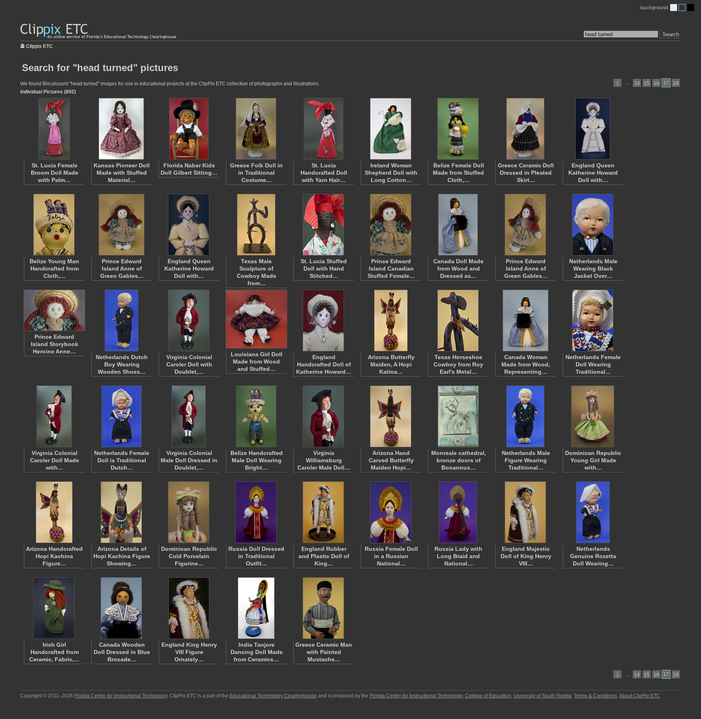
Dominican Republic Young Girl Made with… (593, 460)
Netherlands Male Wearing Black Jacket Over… (593, 268)
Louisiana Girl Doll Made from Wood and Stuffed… (256, 361)
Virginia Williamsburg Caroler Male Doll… (323, 460)
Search (670, 34)
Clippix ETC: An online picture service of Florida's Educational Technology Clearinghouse (99, 31)
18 (676, 83)
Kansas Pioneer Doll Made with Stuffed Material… (122, 172)
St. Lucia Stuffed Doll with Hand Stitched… (324, 268)
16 (656, 83)
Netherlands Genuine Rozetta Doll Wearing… (593, 556)
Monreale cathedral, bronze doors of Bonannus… (458, 460)
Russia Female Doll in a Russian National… (391, 556)
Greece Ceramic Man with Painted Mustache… (323, 652)
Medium (682, 7)
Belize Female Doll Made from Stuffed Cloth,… (458, 172)
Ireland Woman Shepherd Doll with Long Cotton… (391, 172)
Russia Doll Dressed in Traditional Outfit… (256, 556)
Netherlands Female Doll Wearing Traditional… (593, 364)
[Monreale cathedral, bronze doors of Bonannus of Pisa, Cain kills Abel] (458, 416)
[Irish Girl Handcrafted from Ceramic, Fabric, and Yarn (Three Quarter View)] (54, 608)
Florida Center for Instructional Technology (120, 696)
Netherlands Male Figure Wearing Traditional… (526, 460)
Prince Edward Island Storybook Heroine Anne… (54, 344)
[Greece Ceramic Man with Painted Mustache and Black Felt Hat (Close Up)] (323, 608)
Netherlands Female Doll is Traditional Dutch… (121, 460)
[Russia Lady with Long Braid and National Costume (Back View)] (458, 512)
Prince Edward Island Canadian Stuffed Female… (391, 268)
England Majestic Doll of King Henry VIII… (526, 556)
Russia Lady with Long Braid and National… (458, 556)
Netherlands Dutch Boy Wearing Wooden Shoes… (122, 364)
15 (646, 83)
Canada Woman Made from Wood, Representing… (525, 364)
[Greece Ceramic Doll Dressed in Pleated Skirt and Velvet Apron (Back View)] (525, 129)
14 (637, 83)
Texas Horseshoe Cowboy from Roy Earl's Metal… (458, 364)
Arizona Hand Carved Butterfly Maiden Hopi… (391, 460)
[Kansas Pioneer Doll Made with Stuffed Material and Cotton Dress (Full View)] (121, 129)
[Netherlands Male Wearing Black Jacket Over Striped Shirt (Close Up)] (592, 225)
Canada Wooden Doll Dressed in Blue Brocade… (122, 652)
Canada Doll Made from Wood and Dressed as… (458, 268)
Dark (690, 7)
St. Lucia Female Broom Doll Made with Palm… (54, 172)
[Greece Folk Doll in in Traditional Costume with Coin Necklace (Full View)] (256, 129)
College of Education (488, 696)
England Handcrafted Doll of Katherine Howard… (323, 364)
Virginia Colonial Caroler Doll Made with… (54, 460)
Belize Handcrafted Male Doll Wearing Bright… (256, 460)
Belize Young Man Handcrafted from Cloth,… (54, 268)
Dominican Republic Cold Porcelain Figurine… (189, 556)
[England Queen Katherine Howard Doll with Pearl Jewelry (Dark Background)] (188, 225)
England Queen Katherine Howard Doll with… (593, 172)
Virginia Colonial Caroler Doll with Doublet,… (189, 364)
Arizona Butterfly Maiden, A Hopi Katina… (391, 364)
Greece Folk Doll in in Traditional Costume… (256, 172)
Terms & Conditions (595, 696)
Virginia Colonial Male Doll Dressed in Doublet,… (189, 460)
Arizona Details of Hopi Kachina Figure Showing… (121, 556)
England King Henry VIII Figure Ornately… (189, 652)
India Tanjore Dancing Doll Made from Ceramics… (256, 652)
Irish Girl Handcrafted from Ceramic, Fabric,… (54, 652)
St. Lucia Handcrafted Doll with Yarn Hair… (324, 172)
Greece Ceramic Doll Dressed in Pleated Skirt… (526, 172)
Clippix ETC (39, 45)
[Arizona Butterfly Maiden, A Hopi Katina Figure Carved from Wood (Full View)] (390, 320)
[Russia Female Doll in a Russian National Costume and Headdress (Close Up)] (390, 512)
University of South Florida (543, 696)
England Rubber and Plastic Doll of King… (324, 556)
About (639, 696)
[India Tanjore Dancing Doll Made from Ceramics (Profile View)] (256, 608)
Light (673, 7)
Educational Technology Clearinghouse (273, 696)
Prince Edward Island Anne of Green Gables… (122, 268)
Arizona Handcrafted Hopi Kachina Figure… (54, 556)
